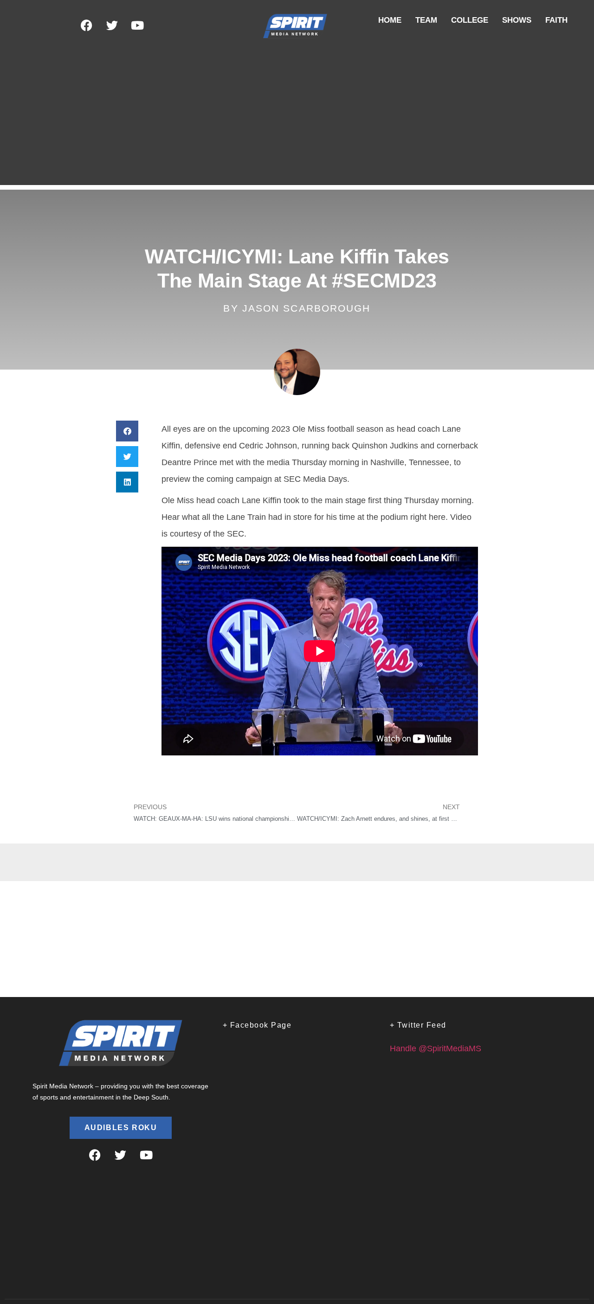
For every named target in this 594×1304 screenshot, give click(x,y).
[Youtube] (137, 25)
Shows (516, 20)
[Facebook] (86, 25)
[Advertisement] (297, 120)
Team (426, 20)
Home (389, 20)
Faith (556, 20)
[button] (127, 431)
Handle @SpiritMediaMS (435, 1048)
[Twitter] (111, 25)
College (469, 20)
